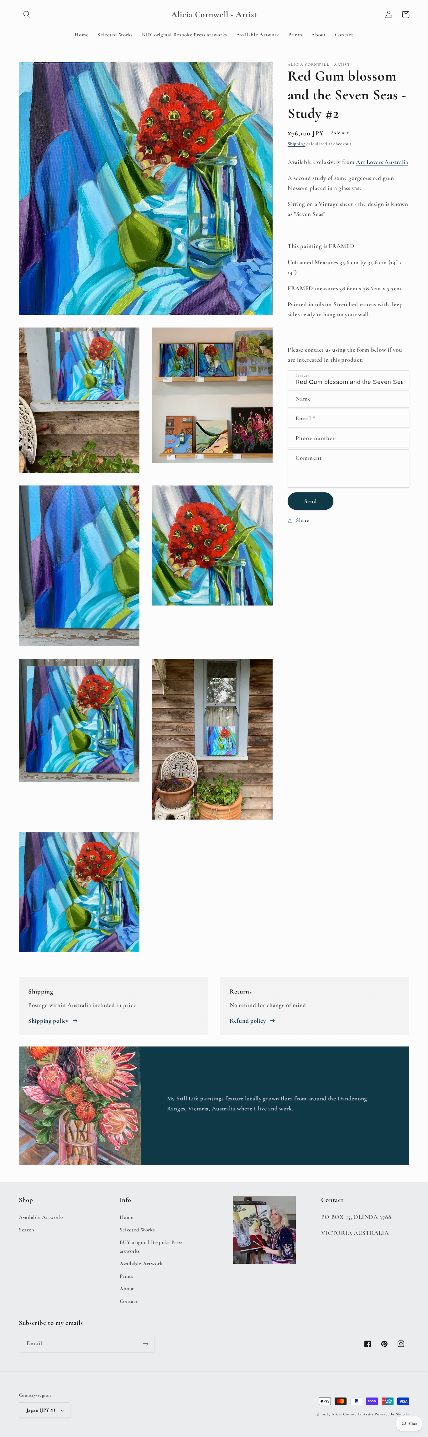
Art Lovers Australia (382, 162)
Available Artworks (41, 1217)
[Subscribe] (145, 1343)
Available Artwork (141, 1263)
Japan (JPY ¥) (41, 1410)
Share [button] (302, 520)
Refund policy (248, 1021)
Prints (126, 1276)
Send (310, 501)
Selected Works (137, 1229)
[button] (27, 14)
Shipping (296, 143)
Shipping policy (48, 1021)
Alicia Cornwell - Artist (352, 1414)
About (127, 1288)
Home (126, 1217)
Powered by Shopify (392, 1414)
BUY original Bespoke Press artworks (151, 1246)
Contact (129, 1301)
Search (26, 1229)
